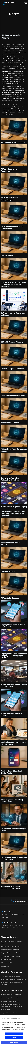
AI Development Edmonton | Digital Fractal (12, 800)
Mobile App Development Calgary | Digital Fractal (14, 685)
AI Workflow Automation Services (10, 543)
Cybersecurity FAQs (7, 963)
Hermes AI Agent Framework (12, 368)
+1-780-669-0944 (21, 901)
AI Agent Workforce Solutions (10, 1013)
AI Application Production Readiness (11, 953)
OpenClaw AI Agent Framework (13, 395)
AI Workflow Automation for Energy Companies (12, 198)
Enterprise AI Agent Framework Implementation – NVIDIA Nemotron (13, 284)
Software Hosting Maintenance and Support (13, 314)
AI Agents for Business (10, 422)
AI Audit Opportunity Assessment (9, 170)
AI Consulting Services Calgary (13, 142)
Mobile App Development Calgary (14, 506)
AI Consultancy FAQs (7, 959)
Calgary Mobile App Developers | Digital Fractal (13, 625)
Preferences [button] (21, 1029)
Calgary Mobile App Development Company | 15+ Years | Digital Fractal (14, 655)
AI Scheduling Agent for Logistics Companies (14, 450)
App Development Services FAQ (10, 956)
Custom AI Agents (8, 571)
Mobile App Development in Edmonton (11, 714)
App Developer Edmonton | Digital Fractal (11, 772)
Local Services (5, 966)
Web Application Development (10, 950)
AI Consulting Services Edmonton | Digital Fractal (14, 858)
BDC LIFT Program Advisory (12, 342)
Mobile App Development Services (11, 946)
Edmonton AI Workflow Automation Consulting (10, 479)
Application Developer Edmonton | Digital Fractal (13, 743)
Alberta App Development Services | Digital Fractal (11, 887)
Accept (14, 1033)
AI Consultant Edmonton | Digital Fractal (14, 829)
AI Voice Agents (7, 255)
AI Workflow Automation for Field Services (12, 227)
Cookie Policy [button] (13, 1027)
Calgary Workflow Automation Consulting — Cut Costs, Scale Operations (13, 513)
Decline (14, 1037)
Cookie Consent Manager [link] (7, 1018)
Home (10, 18)
